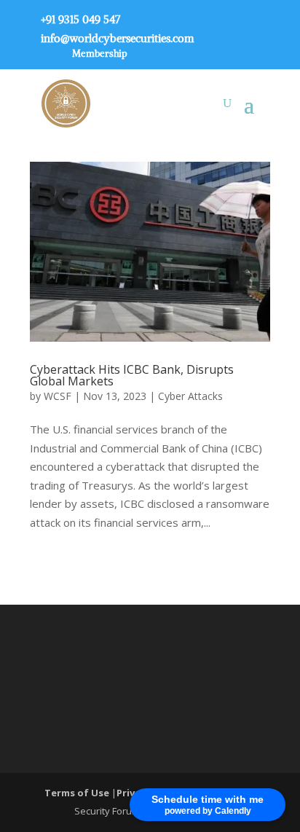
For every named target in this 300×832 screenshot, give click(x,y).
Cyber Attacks (190, 396)
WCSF (57, 396)
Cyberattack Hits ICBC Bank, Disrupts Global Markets (132, 375)
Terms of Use (77, 792)
